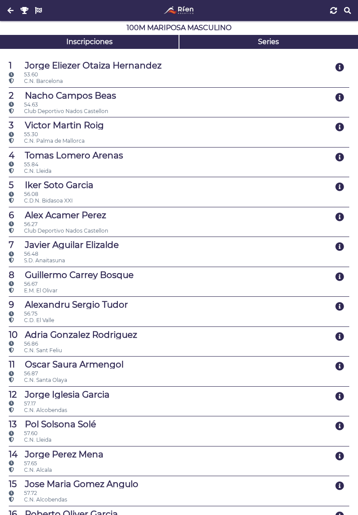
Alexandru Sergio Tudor (68, 304)
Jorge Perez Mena (56, 454)
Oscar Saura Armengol (66, 364)
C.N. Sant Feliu (42, 350)
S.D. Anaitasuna (44, 260)
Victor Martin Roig (56, 125)
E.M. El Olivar (40, 290)
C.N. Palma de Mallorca (54, 141)
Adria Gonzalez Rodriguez (73, 334)
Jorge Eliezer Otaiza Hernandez (85, 65)
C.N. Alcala (37, 470)
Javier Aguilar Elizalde (64, 244)
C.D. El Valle (38, 320)
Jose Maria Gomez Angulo (73, 484)
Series (268, 42)
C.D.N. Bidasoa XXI (48, 200)
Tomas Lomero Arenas (66, 155)
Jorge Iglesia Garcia (59, 394)
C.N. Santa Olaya (45, 380)
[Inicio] (178, 10)
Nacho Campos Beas (62, 95)
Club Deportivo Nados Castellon (65, 111)
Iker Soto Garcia (51, 185)
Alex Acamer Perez (57, 215)
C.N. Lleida (37, 171)
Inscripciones (89, 42)
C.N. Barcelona (43, 81)
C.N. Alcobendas (45, 410)
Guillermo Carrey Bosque (71, 275)
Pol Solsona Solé (52, 424)
